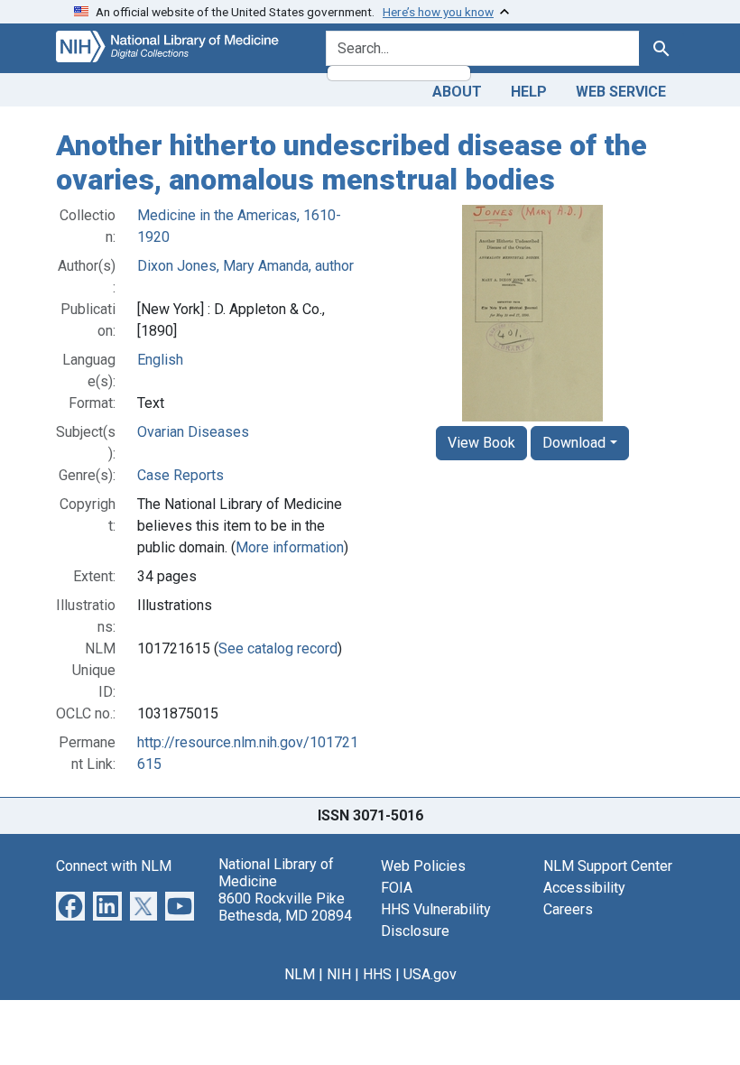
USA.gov (430, 974)
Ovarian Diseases (193, 431)
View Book (481, 442)
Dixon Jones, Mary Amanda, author (245, 265)
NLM (299, 974)
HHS (377, 974)
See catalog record (278, 648)
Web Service (621, 91)
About (457, 91)
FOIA (396, 887)
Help (529, 91)
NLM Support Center (607, 866)
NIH (339, 974)
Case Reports (180, 475)
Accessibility (584, 887)
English (160, 359)
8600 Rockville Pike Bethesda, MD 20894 (285, 907)
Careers (568, 909)
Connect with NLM (113, 866)
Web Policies (423, 866)
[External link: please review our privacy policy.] (70, 904)
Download (574, 442)
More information (290, 547)
